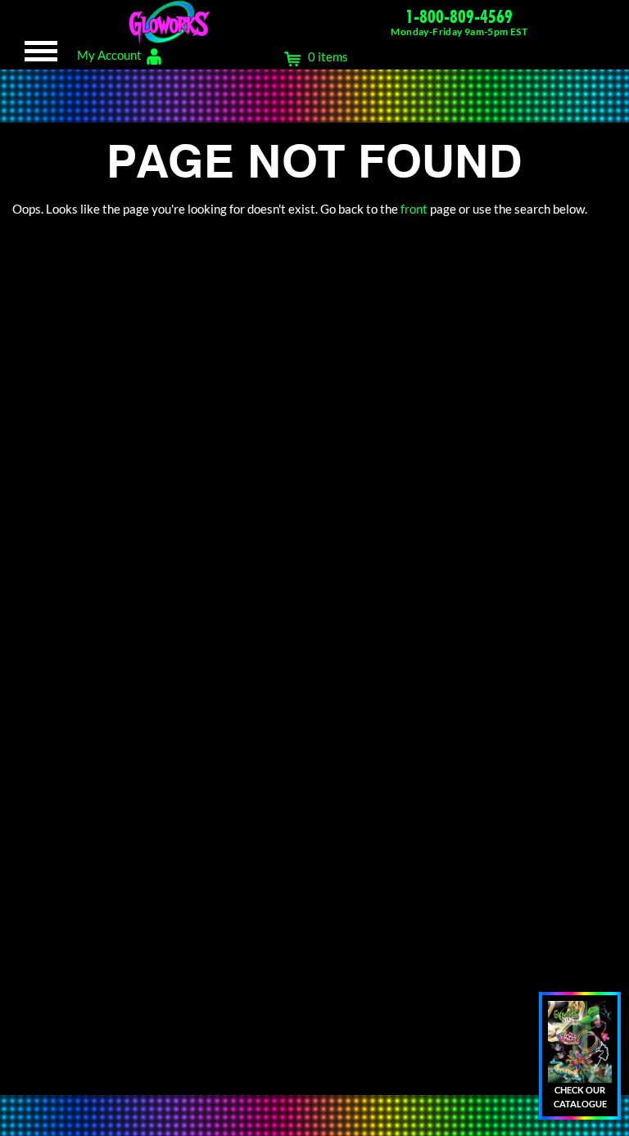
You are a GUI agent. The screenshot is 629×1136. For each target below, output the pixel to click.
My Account (109, 54)
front (414, 208)
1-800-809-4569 (459, 16)
